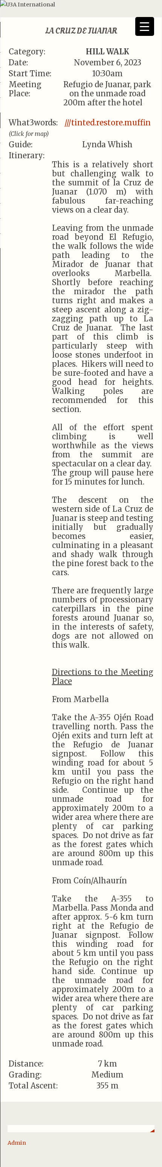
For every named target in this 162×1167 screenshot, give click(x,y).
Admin (17, 1142)
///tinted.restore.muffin (107, 122)
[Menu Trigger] (144, 26)
